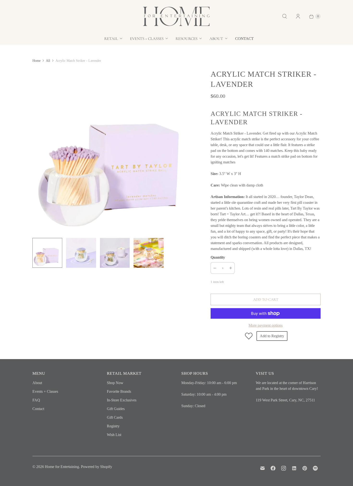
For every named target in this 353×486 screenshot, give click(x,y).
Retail (111, 38)
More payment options (266, 325)
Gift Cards (115, 417)
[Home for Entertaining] (176, 16)
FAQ (36, 400)
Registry (113, 426)
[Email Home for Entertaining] (262, 468)
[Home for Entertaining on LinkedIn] (294, 468)
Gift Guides (116, 409)
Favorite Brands (119, 391)
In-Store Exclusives (121, 400)
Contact (244, 38)
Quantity (218, 257)
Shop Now (115, 383)
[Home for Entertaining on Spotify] (315, 468)
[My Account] (298, 16)
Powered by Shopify (96, 467)
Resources (186, 38)
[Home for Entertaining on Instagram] (283, 468)
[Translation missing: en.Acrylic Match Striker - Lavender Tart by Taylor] (47, 253)
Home (36, 60)
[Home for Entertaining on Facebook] (273, 468)
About (216, 38)
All (48, 60)
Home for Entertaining (62, 467)
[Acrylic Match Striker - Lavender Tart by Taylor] (114, 151)
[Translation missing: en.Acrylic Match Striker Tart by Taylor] (81, 253)
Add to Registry (272, 336)
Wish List (114, 435)
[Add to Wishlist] (249, 336)
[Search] (284, 16)
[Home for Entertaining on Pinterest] (304, 468)
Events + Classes (147, 38)
